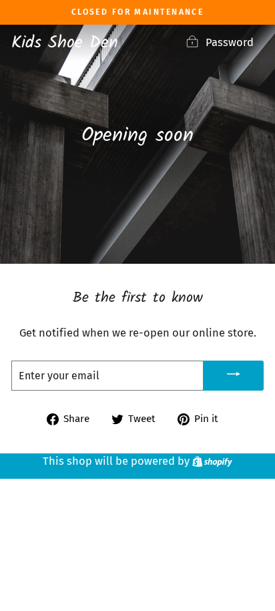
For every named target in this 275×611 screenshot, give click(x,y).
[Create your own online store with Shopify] (212, 461)
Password (230, 42)
